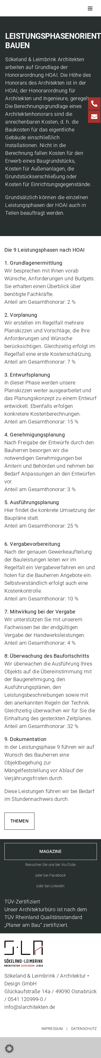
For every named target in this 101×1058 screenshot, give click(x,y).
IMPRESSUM (52, 1029)
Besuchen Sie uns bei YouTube (50, 865)
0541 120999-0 (25, 999)
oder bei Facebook (50, 875)
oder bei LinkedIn (50, 886)
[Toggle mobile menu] (90, 8)
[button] (9, 1048)
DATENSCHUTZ (84, 1029)
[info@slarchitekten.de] (94, 116)
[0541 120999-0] (94, 103)
